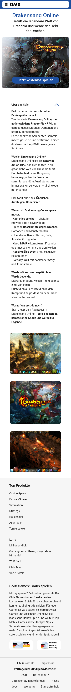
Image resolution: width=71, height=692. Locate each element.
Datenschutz (41, 675)
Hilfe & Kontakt (25, 663)
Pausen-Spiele (18, 499)
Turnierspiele (17, 528)
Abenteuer (15, 523)
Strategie (15, 511)
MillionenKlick (18, 545)
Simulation (16, 505)
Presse (55, 681)
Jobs (15, 686)
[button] (6, 4)
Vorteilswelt (16, 573)
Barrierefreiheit (50, 686)
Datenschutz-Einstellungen (28, 681)
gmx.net (15, 4)
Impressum (47, 663)
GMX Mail (15, 567)
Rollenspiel (16, 517)
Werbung (29, 686)
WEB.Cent (15, 561)
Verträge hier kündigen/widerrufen (35, 669)
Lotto (12, 539)
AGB (24, 675)
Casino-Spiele (17, 493)
